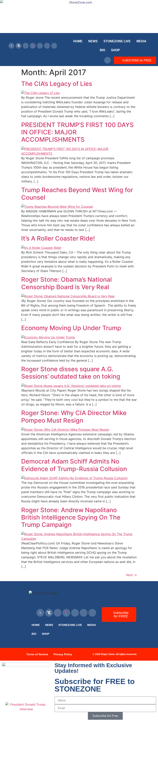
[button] (107, 60)
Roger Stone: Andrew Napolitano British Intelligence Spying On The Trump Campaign (70, 517)
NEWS (93, 41)
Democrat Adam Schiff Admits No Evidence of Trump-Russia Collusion (74, 465)
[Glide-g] (40, 46)
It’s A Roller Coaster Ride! (58, 238)
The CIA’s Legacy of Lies (56, 83)
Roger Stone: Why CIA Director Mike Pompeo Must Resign (74, 416)
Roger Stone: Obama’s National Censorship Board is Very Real (66, 283)
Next (131, 575)
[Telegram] (47, 46)
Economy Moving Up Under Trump (71, 328)
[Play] (26, 46)
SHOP (115, 50)
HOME (77, 41)
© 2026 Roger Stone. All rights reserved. (115, 654)
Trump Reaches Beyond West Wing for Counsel (77, 193)
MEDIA (141, 41)
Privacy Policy (63, 654)
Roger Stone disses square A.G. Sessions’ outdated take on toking (70, 372)
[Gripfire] (54, 46)
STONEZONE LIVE (117, 41)
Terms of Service (37, 654)
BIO (102, 50)
